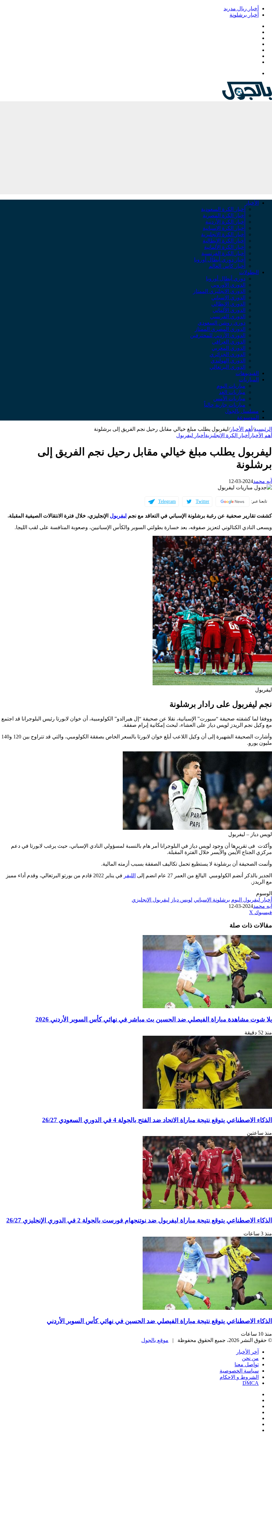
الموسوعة (248, 417)
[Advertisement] (136, 147)
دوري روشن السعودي (221, 323)
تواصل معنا (247, 1364)
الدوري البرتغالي (227, 367)
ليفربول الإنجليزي (151, 900)
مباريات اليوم (231, 386)
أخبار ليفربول (190, 435)
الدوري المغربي (228, 348)
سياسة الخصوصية (239, 1371)
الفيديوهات (247, 373)
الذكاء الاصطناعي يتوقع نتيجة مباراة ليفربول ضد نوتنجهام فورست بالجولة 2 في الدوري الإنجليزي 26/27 (139, 1220)
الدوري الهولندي (228, 360)
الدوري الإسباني (228, 297)
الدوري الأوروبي (228, 285)
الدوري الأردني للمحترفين (217, 335)
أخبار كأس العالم (227, 266)
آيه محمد (262, 481)
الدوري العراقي (228, 341)
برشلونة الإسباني (212, 900)
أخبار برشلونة (244, 15)
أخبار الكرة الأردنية (225, 222)
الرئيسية (263, 429)
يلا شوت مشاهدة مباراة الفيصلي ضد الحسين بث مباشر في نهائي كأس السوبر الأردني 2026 (153, 1019)
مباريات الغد (232, 392)
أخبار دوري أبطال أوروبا (219, 259)
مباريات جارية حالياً (224, 405)
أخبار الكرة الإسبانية (224, 228)
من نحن (250, 1358)
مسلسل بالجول (242, 411)
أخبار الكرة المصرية (224, 215)
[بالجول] (247, 98)
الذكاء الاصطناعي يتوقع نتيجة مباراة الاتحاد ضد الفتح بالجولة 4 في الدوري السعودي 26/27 (157, 1119)
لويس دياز (181, 900)
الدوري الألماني (229, 310)
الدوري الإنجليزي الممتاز (219, 291)
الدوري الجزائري (227, 354)
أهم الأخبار (241, 429)
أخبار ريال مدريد (241, 8)
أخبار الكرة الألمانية (224, 247)
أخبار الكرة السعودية (223, 209)
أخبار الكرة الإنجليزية (223, 234)
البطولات (249, 272)
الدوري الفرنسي (227, 316)
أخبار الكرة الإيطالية (224, 240)
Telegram (167, 501)
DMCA (250, 1383)
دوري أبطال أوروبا (225, 278)
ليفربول (118, 516)
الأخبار (252, 203)
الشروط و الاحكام (239, 1377)
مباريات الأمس (229, 398)
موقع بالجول (155, 1340)
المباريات (249, 379)
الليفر (130, 875)
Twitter (202, 501)
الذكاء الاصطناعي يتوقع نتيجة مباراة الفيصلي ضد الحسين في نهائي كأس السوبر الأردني (159, 1320)
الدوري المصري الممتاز (220, 329)
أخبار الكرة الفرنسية (223, 253)
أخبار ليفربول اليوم (251, 900)
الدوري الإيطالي (228, 304)
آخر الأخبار (247, 1352)
